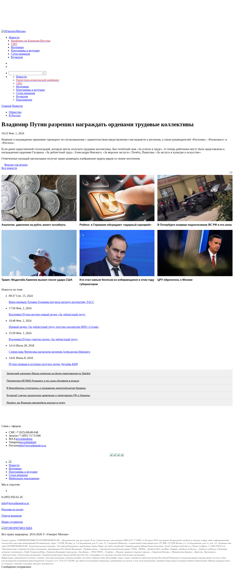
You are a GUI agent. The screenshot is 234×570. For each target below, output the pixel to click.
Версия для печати (16, 164)
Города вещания (11, 515)
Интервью (17, 47)
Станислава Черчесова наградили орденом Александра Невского (49, 351)
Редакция (17, 57)
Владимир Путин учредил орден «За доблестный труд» (43, 339)
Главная (6, 105)
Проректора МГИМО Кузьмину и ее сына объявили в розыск (43, 380)
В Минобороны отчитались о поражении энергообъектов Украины (46, 388)
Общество (15, 112)
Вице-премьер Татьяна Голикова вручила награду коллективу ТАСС (51, 302)
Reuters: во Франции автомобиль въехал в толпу (36, 402)
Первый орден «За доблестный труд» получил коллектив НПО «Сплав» (54, 326)
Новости (14, 37)
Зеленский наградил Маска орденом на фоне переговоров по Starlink (48, 373)
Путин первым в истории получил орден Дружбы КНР (43, 364)
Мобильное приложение (24, 478)
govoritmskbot (24, 438)
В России (14, 115)
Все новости (9, 168)
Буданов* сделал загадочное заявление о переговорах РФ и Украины (48, 395)
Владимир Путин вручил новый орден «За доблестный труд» (47, 314)
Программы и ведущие (25, 50)
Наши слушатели (12, 521)
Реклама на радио (12, 509)
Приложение (24, 99)
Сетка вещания (20, 53)
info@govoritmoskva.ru (32, 445)
